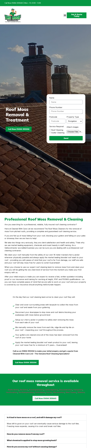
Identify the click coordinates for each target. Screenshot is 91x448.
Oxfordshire (40, 392)
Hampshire (78, 390)
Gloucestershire (65, 390)
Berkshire (24, 390)
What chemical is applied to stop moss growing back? (32, 440)
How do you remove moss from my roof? (26, 434)
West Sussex (71, 392)
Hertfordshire (11, 392)
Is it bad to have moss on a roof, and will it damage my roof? (34, 417)
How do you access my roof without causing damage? (32, 447)
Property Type (73, 117)
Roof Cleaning (57, 130)
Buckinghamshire (36, 390)
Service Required (56, 127)
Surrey (49, 392)
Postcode (53, 117)
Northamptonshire (26, 392)
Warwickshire (58, 392)
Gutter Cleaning (57, 133)
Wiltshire (81, 392)
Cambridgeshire (51, 390)
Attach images (72, 127)
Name (51, 98)
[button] (65, 15)
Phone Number (55, 107)
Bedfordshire (13, 390)
